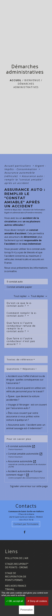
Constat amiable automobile (25, 453)
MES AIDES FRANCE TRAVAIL (15, 587)
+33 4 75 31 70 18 (26, 519)
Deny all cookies (38, 601)
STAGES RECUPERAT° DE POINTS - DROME (16, 565)
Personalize (26, 610)
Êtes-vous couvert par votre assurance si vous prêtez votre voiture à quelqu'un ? (22, 416)
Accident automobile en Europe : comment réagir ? (24, 473)
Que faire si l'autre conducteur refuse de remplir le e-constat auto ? (21, 327)
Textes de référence (20, 359)
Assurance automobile (22, 461)
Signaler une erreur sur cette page (29, 486)
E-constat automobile (21, 446)
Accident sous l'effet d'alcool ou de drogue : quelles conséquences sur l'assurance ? (25, 380)
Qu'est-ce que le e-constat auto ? (19, 304)
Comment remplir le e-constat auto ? (22, 314)
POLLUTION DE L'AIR (16, 558)
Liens (11, 551)
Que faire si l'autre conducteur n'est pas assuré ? (21, 341)
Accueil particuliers (18, 165)
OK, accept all (15, 601)
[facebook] (25, 532)
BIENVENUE (32, 80)
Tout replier (22, 296)
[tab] (26, 281)
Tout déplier (39, 296)
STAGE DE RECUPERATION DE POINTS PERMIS (15, 577)
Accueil (16, 80)
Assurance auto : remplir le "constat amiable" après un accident (24, 180)
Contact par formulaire (26, 524)
